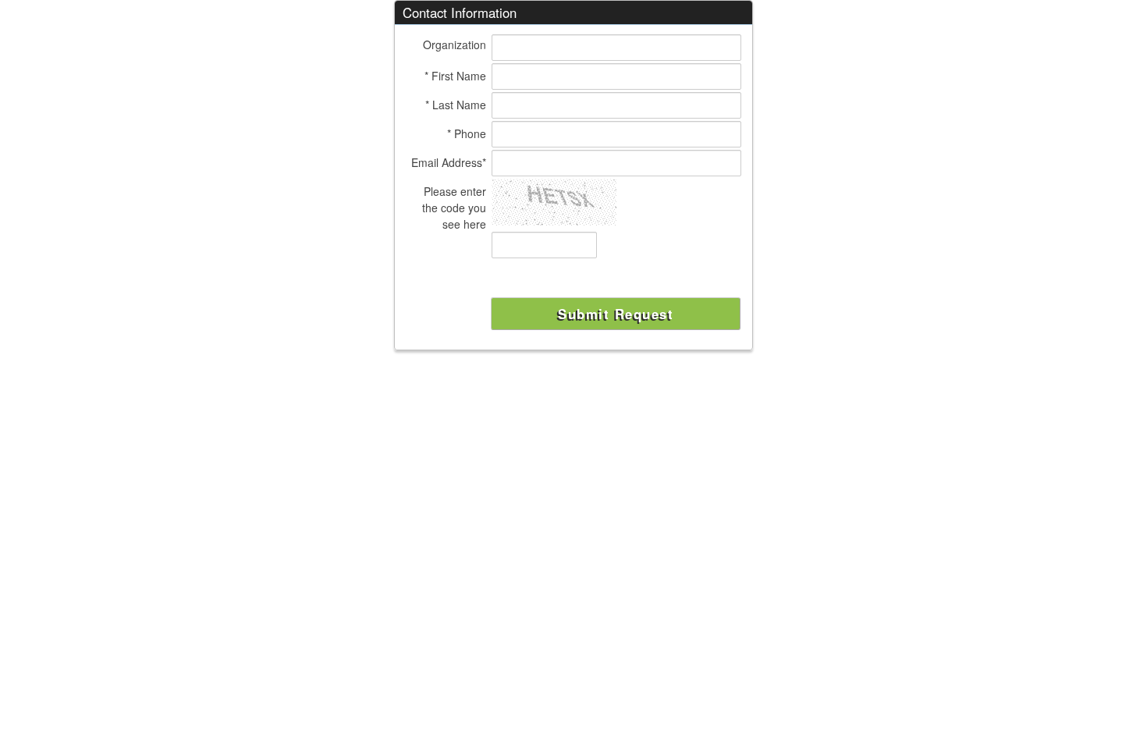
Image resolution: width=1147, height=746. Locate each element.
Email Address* (448, 162)
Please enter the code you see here (454, 207)
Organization (454, 44)
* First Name (455, 75)
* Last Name (455, 104)
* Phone (466, 133)
